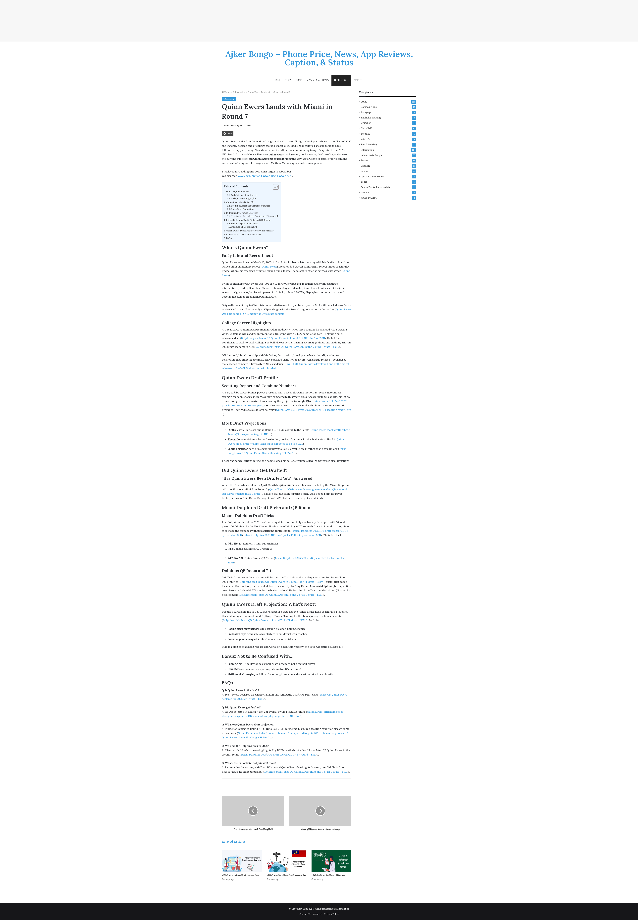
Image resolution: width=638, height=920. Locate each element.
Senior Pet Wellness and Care (376, 187)
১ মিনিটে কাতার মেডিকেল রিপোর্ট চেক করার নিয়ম (240, 875)
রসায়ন (366, 139)
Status (364, 160)
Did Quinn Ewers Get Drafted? (242, 213)
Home (277, 80)
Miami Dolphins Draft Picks (244, 223)
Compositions (369, 107)
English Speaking (371, 117)
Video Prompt (369, 197)
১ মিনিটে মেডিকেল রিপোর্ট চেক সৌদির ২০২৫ (328, 875)
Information (340, 80)
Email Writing (369, 144)
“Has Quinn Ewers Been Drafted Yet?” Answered (254, 216)
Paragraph (366, 112)
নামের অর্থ (364, 171)
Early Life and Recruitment (244, 195)
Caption (365, 165)
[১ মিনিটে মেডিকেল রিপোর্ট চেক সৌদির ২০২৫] (331, 861)
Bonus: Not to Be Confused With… (244, 234)
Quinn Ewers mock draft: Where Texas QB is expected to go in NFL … (279, 733)
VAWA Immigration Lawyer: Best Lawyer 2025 (265, 175)
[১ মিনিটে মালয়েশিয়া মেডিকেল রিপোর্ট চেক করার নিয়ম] (287, 861)
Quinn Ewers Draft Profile (240, 202)
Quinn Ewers (269, 266)
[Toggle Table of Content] (274, 187)
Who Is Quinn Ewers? (237, 191)
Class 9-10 (366, 128)
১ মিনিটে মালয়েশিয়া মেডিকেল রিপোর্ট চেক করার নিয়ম (286, 875)
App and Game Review (318, 80)
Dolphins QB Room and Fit (244, 227)
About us (317, 914)
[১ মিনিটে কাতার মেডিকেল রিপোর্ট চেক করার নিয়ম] (242, 861)
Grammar (366, 122)
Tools (299, 80)
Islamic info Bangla (371, 155)
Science (365, 133)
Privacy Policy (331, 914)
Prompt (358, 80)
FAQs (229, 238)
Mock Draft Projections (242, 209)
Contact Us (305, 914)
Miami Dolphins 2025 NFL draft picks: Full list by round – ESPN (283, 535)
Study (288, 80)
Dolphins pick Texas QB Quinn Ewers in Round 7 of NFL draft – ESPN (283, 338)
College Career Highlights (243, 198)
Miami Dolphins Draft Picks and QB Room (248, 220)
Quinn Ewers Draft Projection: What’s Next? (250, 230)
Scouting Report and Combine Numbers (250, 206)
